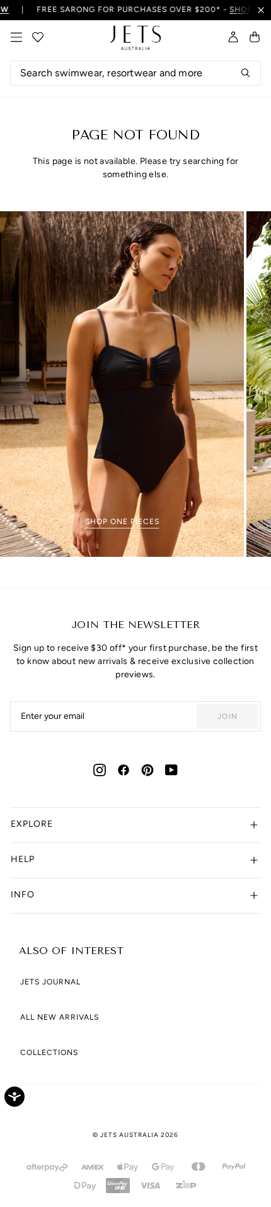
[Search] (246, 73)
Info (23, 894)
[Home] (135, 38)
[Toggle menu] (16, 37)
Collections (49, 1052)
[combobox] (135, 73)
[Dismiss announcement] (261, 10)
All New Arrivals (59, 1017)
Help (23, 859)
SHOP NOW (243, 9)
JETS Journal (50, 981)
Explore (32, 824)
